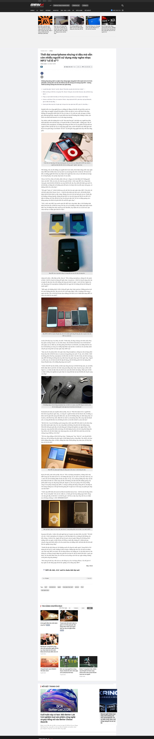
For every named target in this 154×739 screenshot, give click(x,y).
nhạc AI (86, 5)
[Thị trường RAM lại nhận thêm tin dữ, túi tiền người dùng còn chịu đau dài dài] (77, 20)
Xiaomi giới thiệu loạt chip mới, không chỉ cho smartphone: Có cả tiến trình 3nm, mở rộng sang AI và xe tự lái (108, 718)
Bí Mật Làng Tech (117, 10)
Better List (76, 5)
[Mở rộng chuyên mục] (122, 10)
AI (37, 10)
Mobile (32, 10)
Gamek (39, 1)
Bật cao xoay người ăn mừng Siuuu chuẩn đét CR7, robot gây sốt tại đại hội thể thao (69, 670)
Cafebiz (49, 1)
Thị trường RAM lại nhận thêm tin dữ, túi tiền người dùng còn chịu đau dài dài (76, 28)
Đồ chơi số (88, 10)
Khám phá (55, 10)
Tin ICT (41, 10)
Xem (90, 608)
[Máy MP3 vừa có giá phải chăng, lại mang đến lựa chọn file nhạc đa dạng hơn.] (67, 242)
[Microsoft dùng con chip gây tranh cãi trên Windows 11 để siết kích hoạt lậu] (93, 20)
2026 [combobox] (83, 608)
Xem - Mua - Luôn (65, 10)
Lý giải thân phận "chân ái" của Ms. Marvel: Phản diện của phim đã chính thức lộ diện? (63, 89)
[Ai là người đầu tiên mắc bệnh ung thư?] (49, 616)
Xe (73, 10)
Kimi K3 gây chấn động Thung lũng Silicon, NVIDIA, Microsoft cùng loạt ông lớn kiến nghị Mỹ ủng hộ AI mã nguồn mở (109, 29)
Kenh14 (44, 1)
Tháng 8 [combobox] (76, 608)
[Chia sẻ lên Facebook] (42, 73)
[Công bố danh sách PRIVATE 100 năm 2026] (49, 662)
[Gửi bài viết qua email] (42, 67)
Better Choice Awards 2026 (62, 5)
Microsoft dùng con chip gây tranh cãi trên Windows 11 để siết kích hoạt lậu (93, 28)
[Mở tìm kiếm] (123, 5)
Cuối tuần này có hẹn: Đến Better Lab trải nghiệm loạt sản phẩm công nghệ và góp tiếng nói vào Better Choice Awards (58, 718)
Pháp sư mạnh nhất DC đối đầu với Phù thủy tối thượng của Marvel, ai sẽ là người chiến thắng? (65, 96)
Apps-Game (79, 10)
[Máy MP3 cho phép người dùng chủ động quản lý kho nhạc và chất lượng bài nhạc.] (67, 456)
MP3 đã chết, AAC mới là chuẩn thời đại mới (62, 570)
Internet (48, 10)
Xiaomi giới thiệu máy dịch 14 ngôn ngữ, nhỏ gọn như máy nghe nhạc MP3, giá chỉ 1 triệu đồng (65, 104)
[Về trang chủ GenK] (37, 5)
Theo (67, 578)
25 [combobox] (69, 608)
